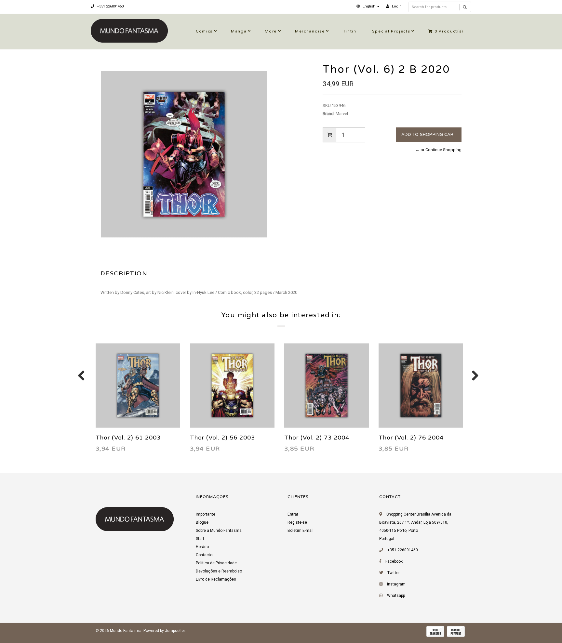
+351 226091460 (110, 6)
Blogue (202, 522)
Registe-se (297, 522)
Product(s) (449, 31)
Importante (205, 514)
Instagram (396, 584)
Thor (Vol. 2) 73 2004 (316, 437)
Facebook (394, 561)
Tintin (349, 31)
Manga (239, 31)
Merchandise (310, 31)
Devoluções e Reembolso (219, 571)
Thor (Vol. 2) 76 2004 (411, 437)
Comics (204, 31)
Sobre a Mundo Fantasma (219, 530)
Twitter (393, 573)
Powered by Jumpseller (164, 630)
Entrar (293, 514)
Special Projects (391, 31)
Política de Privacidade (216, 563)
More (271, 31)
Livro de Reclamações (216, 579)
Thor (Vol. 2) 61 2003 (128, 437)
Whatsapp (396, 595)
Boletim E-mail (301, 530)
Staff (200, 538)
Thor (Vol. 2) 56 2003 (222, 437)
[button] (368, 6)
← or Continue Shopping (438, 149)
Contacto (204, 555)
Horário (202, 547)
